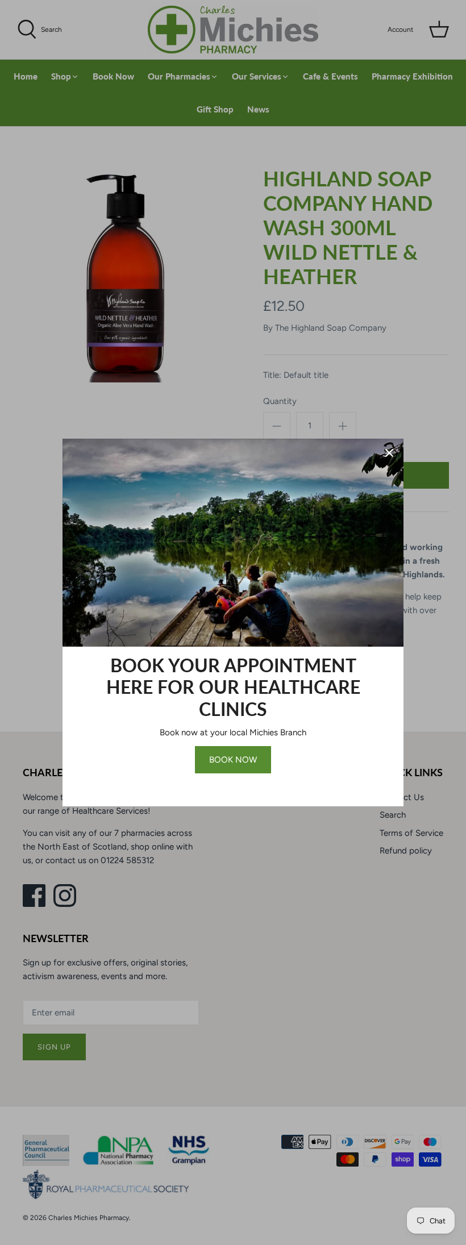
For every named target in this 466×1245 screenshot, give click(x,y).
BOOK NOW (233, 760)
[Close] (389, 452)
